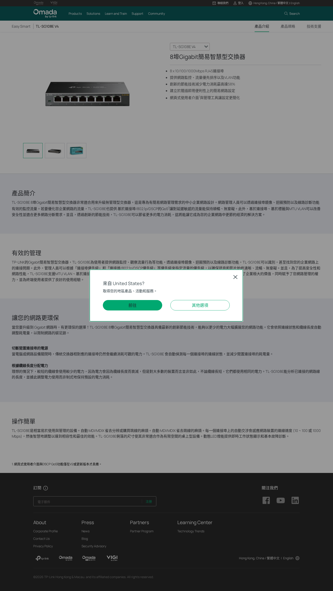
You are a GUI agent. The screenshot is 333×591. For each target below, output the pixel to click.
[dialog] (166, 295)
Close (235, 277)
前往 (132, 305)
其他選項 (200, 305)
